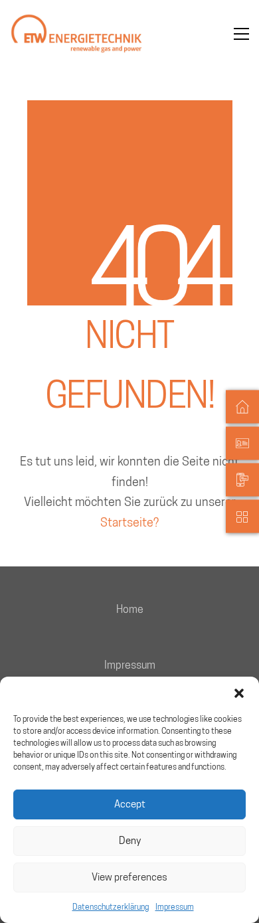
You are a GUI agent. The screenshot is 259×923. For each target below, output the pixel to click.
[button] (239, 693)
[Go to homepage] (76, 33)
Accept (129, 804)
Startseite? (129, 522)
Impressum (174, 907)
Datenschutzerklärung (110, 907)
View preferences (129, 877)
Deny (130, 841)
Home (129, 609)
